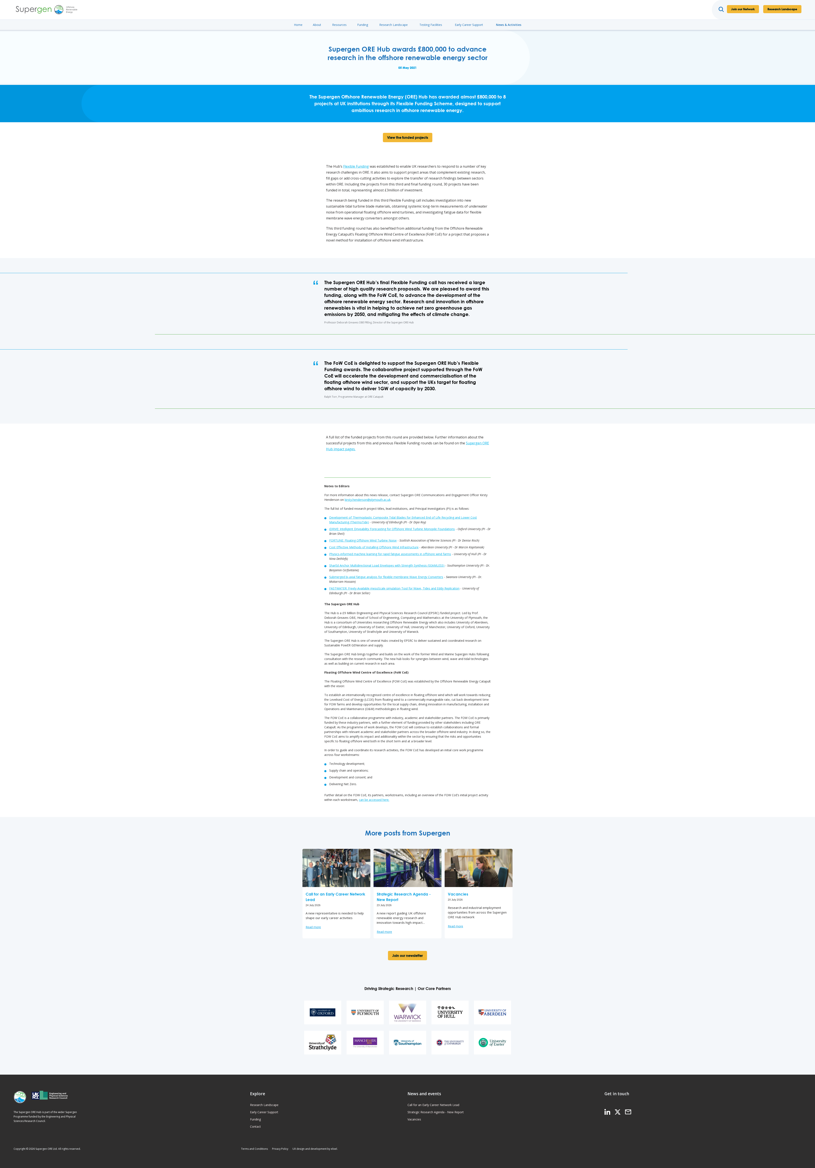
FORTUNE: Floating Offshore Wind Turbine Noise (363, 540)
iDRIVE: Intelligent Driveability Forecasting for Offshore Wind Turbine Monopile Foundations (392, 529)
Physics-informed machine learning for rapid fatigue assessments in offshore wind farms (390, 554)
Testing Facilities (430, 25)
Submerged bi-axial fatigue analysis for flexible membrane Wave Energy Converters (386, 577)
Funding (362, 25)
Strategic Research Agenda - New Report (436, 1112)
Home (298, 25)
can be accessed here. (374, 800)
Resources (339, 25)
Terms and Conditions (254, 1149)
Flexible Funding (356, 166)
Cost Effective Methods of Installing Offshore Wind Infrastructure (374, 547)
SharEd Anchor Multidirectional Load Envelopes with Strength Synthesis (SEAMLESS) (386, 565)
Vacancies (414, 1119)
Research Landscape (782, 9)
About (317, 25)
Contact (255, 1126)
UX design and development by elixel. (315, 1149)
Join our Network (743, 9)
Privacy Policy (280, 1149)
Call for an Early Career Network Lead (433, 1105)
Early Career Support (469, 25)
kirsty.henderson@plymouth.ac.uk (368, 500)
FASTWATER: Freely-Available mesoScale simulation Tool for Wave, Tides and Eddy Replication (394, 588)
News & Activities (508, 25)
